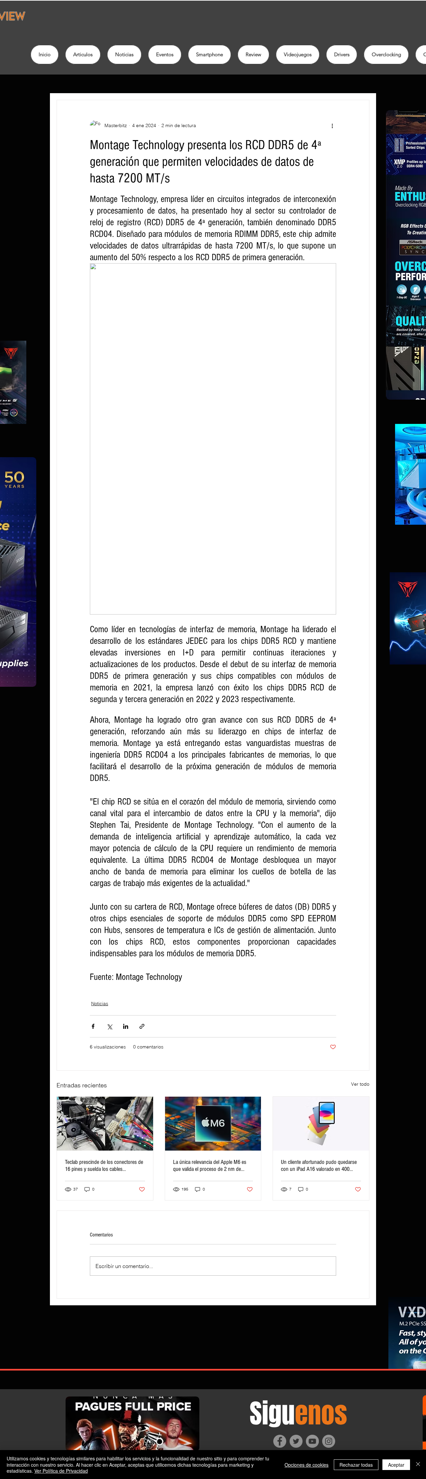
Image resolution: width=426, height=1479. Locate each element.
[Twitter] (296, 1441)
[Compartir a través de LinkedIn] (125, 1026)
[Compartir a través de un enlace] (142, 1026)
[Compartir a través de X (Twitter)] (109, 1026)
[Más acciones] (332, 125)
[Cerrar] (418, 1464)
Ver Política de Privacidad (61, 1470)
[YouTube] (312, 1441)
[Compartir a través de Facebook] (93, 1026)
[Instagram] (328, 1441)
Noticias (99, 1004)
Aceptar (396, 1464)
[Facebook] (279, 1441)
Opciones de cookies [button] (306, 1464)
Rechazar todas (356, 1464)
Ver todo (360, 1084)
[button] (253, 54)
